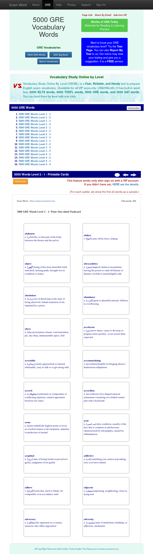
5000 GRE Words (36, 54)
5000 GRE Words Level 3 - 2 (35, 144)
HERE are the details (125, 184)
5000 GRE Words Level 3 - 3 (35, 147)
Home (35, 5)
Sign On (101, 5)
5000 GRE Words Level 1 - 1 (35, 114)
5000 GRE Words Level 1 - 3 (35, 121)
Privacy (71, 5)
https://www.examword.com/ (42, 200)
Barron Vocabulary (48, 61)
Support (86, 5)
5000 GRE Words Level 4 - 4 (35, 164)
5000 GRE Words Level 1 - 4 (35, 124)
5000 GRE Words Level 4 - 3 (35, 161)
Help (59, 5)
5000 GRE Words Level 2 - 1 (35, 127)
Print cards (20, 181)
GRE (48, 5)
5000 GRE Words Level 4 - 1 (35, 154)
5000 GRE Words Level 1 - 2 (35, 117)
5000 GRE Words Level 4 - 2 (35, 157)
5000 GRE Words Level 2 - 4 (35, 137)
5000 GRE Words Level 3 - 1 (35, 141)
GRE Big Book (60, 54)
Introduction (134, 108)
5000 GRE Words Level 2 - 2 (35, 131)
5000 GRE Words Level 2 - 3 (35, 134)
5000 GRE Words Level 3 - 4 (35, 151)
